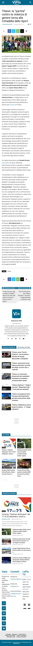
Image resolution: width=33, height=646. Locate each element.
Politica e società (4, 367)
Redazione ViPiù (7, 24)
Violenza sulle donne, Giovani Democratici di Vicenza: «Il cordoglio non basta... (21, 540)
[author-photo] (16, 318)
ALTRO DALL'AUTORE (24, 347)
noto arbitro (5, 163)
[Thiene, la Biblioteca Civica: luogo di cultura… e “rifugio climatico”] (6, 407)
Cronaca (4, 378)
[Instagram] (12, 339)
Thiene (20, 7)
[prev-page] (3, 414)
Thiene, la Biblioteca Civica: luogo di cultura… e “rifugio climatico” (21, 407)
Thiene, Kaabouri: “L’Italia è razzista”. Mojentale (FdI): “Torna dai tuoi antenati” (21, 387)
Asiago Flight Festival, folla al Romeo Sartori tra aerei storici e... (8, 472)
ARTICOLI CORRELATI (9, 347)
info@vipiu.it (14, 586)
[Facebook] (9, 31)
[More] (26, 31)
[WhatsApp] (18, 31)
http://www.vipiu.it (16, 323)
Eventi (3, 356)
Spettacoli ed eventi (6, 467)
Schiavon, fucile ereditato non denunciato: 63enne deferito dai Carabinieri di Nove (21, 559)
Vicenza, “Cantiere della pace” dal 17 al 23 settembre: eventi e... (9, 452)
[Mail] (16, 339)
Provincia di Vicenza (12, 7)
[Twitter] (13, 31)
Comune (12, 105)
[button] (3, 2)
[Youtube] (24, 339)
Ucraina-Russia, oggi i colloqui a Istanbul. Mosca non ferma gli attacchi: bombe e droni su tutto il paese (9, 296)
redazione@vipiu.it (16, 579)
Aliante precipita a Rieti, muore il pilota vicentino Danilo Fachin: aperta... (21, 531)
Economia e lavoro (5, 398)
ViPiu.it (25, 589)
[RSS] (4, 618)
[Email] (22, 31)
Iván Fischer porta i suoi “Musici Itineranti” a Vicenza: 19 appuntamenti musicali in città (24, 295)
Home (3, 7)
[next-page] (6, 414)
